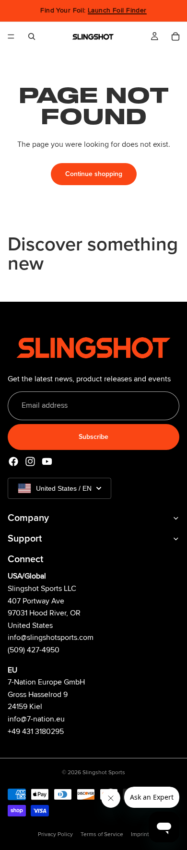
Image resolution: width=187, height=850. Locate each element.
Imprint (140, 834)
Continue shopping (93, 174)
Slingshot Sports (103, 772)
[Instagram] (30, 461)
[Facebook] (13, 461)
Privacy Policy (55, 834)
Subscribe (93, 437)
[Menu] (11, 36)
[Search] (31, 36)
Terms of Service (102, 834)
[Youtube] (47, 461)
